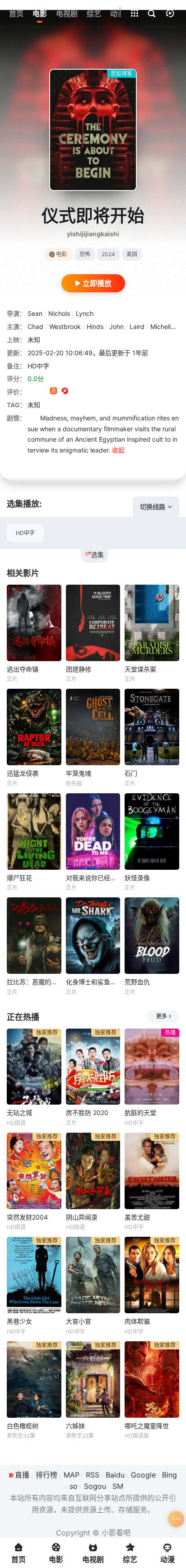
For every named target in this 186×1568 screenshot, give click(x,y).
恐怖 (84, 254)
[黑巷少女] (34, 1275)
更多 (161, 1016)
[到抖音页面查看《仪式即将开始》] (42, 392)
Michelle (162, 326)
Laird (137, 326)
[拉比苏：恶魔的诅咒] (34, 935)
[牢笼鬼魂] (93, 727)
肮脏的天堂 (140, 1112)
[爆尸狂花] (34, 831)
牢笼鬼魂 (78, 773)
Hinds (95, 326)
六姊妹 (75, 1426)
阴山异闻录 (82, 1217)
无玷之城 (19, 1112)
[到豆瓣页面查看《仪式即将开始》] (31, 392)
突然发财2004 (27, 1217)
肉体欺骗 (137, 1321)
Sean (35, 313)
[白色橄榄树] (34, 1379)
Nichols (59, 313)
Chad (35, 326)
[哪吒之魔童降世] (152, 1379)
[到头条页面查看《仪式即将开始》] (87, 392)
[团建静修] (93, 623)
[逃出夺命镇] (34, 623)
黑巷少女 (19, 1321)
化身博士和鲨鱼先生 (93, 982)
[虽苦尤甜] (152, 1171)
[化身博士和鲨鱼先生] (93, 935)
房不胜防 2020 (87, 1112)
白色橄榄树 (22, 1426)
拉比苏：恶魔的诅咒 (34, 982)
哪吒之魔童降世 (147, 1426)
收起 (118, 450)
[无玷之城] (34, 1067)
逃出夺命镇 (22, 669)
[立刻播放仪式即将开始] (93, 130)
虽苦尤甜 (137, 1217)
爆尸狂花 (19, 878)
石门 (131, 773)
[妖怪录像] (152, 831)
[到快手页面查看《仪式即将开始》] (53, 392)
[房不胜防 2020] (93, 1067)
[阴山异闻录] (93, 1171)
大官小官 (78, 1321)
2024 (108, 254)
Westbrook (65, 326)
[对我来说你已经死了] (93, 831)
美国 (131, 254)
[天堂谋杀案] (152, 623)
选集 (97, 554)
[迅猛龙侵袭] (34, 727)
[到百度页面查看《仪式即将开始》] (98, 392)
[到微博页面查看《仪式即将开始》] (76, 392)
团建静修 (78, 669)
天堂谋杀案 (140, 669)
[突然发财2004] (34, 1171)
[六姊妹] (93, 1379)
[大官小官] (93, 1275)
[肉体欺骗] (152, 1275)
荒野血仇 (137, 982)
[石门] (152, 727)
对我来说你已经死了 (93, 878)
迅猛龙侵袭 (22, 773)
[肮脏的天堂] (152, 1067)
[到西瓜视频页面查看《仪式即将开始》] (64, 392)
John (116, 326)
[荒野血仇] (152, 935)
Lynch (84, 313)
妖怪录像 (137, 878)
